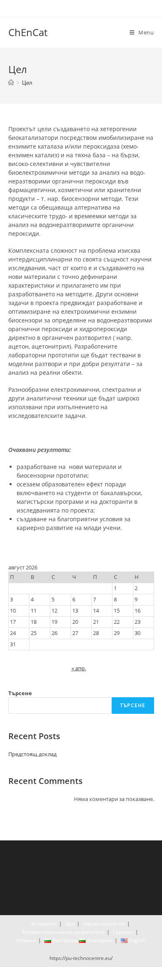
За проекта (43, 923)
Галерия (123, 931)
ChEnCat (27, 32)
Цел (70, 923)
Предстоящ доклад (32, 754)
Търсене (20, 693)
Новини (26, 940)
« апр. (78, 668)
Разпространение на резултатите (63, 931)
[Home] (11, 83)
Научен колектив (104, 923)
